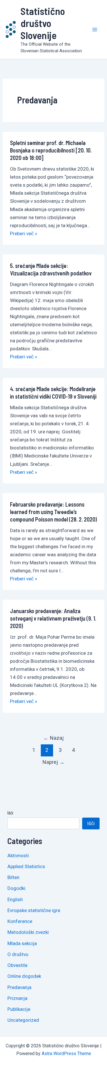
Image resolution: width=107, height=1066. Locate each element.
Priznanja (17, 998)
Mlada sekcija (22, 943)
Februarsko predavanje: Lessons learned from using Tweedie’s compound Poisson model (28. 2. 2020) (53, 512)
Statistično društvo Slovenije (43, 23)
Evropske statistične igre (33, 910)
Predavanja (19, 987)
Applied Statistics (26, 866)
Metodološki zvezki (28, 932)
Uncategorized (23, 1020)
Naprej (53, 762)
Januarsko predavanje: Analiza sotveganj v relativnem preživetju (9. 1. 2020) (53, 618)
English (15, 899)
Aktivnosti (18, 855)
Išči (10, 813)
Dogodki (16, 888)
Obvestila (17, 965)
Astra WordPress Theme (66, 1053)
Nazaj (53, 738)
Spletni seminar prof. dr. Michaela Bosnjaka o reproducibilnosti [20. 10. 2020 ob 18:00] (51, 150)
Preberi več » (23, 233)
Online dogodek (24, 976)
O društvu (17, 954)
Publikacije (18, 1009)
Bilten (13, 877)
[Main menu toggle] (95, 29)
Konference (19, 921)
